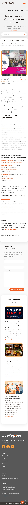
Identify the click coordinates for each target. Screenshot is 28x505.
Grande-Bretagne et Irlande (10, 478)
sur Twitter (14, 30)
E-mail (5, 265)
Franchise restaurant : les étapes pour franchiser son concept (13, 398)
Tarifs (3, 458)
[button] (24, 3)
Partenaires (4, 48)
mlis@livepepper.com (7, 178)
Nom (5, 259)
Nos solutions (6, 456)
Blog (3, 463)
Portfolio (4, 466)
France (4, 475)
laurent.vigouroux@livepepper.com (11, 162)
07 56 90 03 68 (6, 496)
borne (13, 132)
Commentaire (7, 270)
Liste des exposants (7, 207)
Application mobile (12, 10)
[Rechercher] (24, 34)
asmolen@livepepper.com (9, 169)
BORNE (21, 10)
